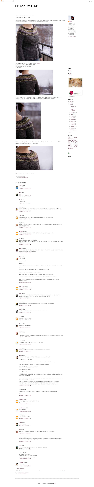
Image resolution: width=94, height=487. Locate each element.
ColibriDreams (22, 407)
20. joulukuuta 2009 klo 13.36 (25, 441)
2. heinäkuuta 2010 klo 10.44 (24, 465)
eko (69, 141)
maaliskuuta (73, 126)
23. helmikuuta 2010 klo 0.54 (24, 448)
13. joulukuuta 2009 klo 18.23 (25, 289)
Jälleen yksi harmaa (72, 110)
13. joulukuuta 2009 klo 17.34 (25, 244)
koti (76, 141)
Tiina (20, 429)
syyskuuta (73, 116)
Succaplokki (72, 140)
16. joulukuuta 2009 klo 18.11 (25, 425)
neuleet (21, 177)
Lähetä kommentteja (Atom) (23, 473)
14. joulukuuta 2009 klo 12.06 (25, 351)
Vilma (20, 348)
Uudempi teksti (19, 470)
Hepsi (20, 185)
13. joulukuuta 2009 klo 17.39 (25, 252)
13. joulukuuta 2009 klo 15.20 (25, 188)
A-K (19, 316)
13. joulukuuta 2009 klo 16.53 (25, 218)
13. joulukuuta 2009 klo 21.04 (25, 305)
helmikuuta (73, 128)
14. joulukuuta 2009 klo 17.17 (25, 403)
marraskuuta (73, 112)
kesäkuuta (73, 121)
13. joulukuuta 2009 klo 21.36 (25, 319)
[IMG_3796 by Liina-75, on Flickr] (34, 170)
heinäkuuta (73, 119)
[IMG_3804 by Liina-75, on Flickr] (34, 60)
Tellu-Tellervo (21, 286)
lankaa (69, 142)
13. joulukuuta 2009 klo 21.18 (25, 312)
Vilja (20, 222)
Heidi (20, 207)
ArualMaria (21, 462)
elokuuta (72, 117)
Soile (20, 331)
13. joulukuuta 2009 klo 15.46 (25, 203)
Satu (20, 445)
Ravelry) (38, 63)
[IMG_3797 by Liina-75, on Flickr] (34, 94)
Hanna (20, 422)
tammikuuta (73, 129)
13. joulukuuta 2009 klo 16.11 (25, 211)
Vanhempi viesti (62, 470)
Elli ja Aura (21, 399)
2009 (70, 72)
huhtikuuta (73, 124)
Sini (19, 238)
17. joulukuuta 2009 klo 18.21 (25, 433)
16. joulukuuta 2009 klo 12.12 (25, 418)
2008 (70, 73)
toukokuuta (73, 123)
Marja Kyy (21, 231)
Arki (69, 137)
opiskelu (75, 144)
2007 (70, 75)
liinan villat (26, 6)
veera (20, 309)
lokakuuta (73, 114)
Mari (20, 199)
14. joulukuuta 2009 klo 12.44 (25, 385)
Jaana (20, 293)
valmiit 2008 (72, 145)
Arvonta (75, 137)
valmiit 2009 (25, 177)
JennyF (20, 437)
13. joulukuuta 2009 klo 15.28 (25, 195)
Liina (20, 256)
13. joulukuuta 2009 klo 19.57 (25, 298)
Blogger (54, 483)
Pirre (20, 415)
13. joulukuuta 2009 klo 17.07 (25, 227)
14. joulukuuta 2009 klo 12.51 (25, 395)
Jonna (20, 340)
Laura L (20, 248)
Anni (20, 215)
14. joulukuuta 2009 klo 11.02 (25, 344)
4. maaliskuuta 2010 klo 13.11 (25, 458)
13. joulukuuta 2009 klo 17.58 (25, 282)
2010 (70, 70)
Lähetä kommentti (21, 468)
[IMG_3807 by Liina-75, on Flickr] (28, 139)
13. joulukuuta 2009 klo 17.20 (25, 234)
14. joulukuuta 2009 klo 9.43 (24, 336)
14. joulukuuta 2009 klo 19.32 (25, 411)
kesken (72, 141)
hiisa (20, 192)
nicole (20, 323)
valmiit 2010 (70, 148)
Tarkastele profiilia (72, 36)
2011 (71, 101)
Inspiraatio (70, 138)
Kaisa (20, 302)
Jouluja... (72, 107)
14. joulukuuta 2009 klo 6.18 (24, 327)
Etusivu (40, 470)
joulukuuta (73, 106)
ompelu (69, 144)
